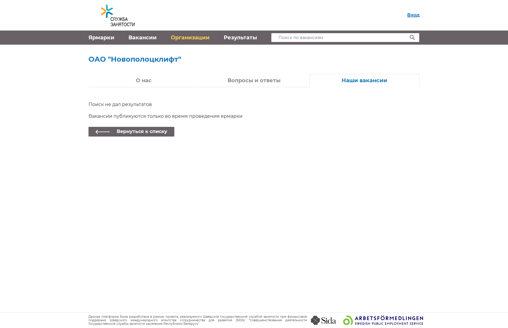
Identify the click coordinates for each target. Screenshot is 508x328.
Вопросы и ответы (254, 80)
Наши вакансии (364, 80)
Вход (413, 15)
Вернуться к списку (142, 131)
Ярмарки (101, 37)
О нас (144, 80)
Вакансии (142, 37)
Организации (190, 37)
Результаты (240, 37)
